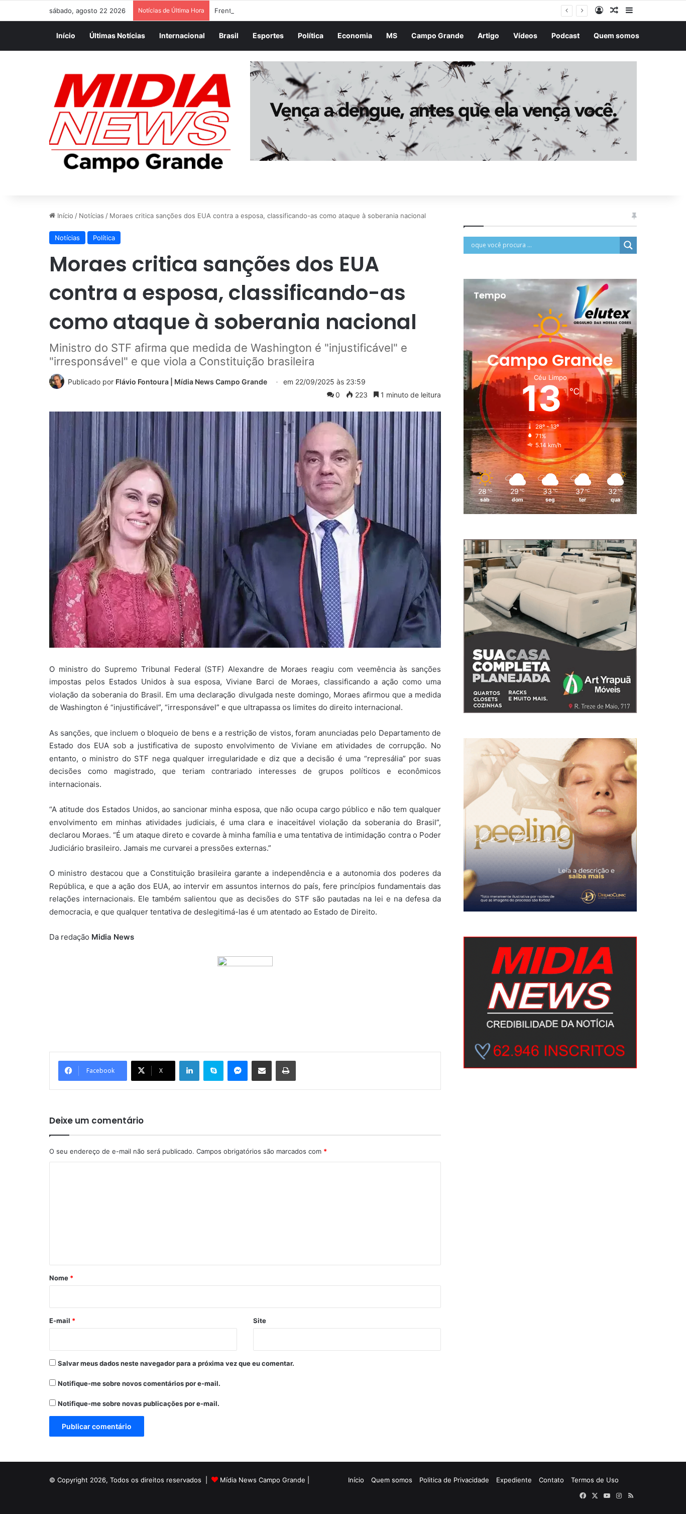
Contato (551, 1480)
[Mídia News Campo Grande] (142, 123)
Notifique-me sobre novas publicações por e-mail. (138, 1403)
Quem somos (616, 35)
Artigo (488, 35)
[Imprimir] (286, 1071)
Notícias (91, 216)
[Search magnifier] (628, 245)
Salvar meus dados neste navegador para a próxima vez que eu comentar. (176, 1363)
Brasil (229, 35)
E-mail (62, 1321)
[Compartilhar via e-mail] (262, 1071)
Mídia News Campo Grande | (264, 1480)
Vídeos (525, 35)
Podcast (565, 35)
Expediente (514, 1480)
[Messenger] (237, 1071)
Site (259, 1321)
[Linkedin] (189, 1071)
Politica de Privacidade (454, 1480)
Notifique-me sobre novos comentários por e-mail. (139, 1383)
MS (391, 35)
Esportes (268, 35)
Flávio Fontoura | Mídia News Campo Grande (191, 381)
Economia (354, 35)
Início (65, 35)
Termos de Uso (595, 1480)
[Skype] (213, 1071)
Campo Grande (437, 35)
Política (310, 35)
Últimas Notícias (117, 35)
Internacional (182, 35)
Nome (61, 1278)
